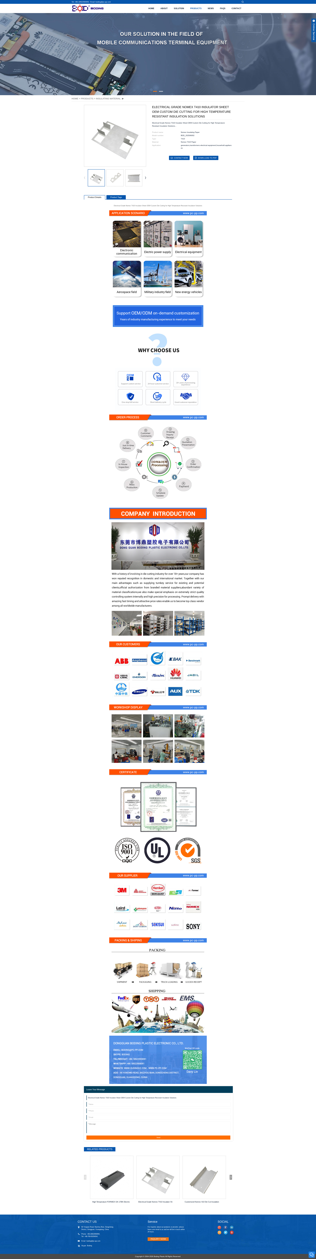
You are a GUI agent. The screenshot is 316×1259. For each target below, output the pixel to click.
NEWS (211, 8)
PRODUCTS (196, 8)
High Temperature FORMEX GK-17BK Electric (111, 1202)
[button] (73, 54)
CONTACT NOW (181, 158)
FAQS (222, 8)
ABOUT (164, 8)
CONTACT (236, 8)
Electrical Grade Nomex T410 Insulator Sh (155, 1202)
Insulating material (108, 98)
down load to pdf (207, 158)
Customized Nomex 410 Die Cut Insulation (202, 1202)
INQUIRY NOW (158, 1239)
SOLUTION (179, 8)
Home (151, 8)
